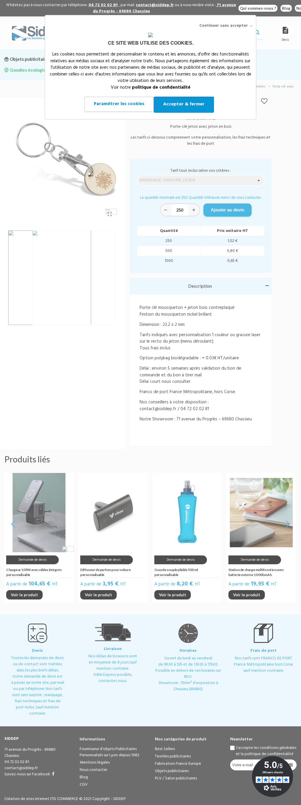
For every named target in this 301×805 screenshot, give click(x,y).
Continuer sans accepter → (226, 26)
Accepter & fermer (184, 104)
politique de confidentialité (161, 87)
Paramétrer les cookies (119, 104)
